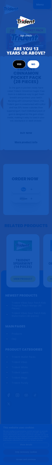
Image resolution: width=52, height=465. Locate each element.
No (33, 64)
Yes (19, 64)
